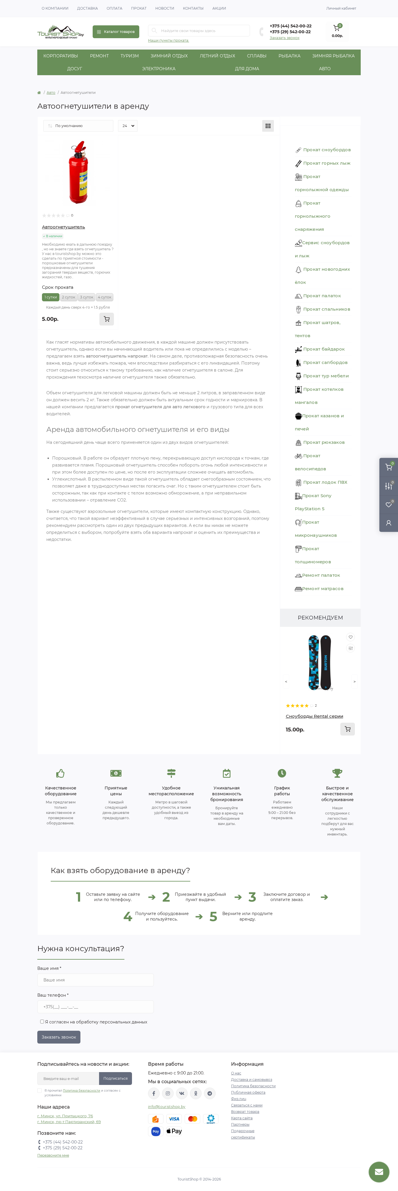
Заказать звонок (285, 38)
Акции (219, 8)
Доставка (87, 8)
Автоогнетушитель (63, 227)
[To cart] (347, 729)
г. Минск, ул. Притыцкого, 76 (65, 1115)
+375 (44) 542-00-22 (290, 26)
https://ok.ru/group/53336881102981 (196, 1093)
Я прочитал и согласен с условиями (83, 1093)
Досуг (74, 68)
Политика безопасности (81, 1091)
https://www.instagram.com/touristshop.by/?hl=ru (168, 1093)
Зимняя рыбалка (333, 56)
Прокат (139, 8)
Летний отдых (217, 56)
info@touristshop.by (167, 1106)
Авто (325, 68)
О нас (236, 1073)
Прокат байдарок (323, 349)
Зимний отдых (169, 56)
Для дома (247, 68)
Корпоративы (60, 56)
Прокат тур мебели (325, 376)
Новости (164, 8)
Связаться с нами (247, 1105)
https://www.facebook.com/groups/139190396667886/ (154, 1093)
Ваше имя (49, 968)
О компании (55, 8)
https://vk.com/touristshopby (182, 1093)
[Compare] (109, 155)
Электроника (158, 68)
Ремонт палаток (321, 575)
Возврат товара (245, 1111)
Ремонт (99, 56)
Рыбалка (289, 56)
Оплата (114, 8)
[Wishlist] (109, 144)
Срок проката (57, 287)
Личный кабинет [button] (341, 8)
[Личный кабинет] (388, 522)
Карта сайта (242, 1118)
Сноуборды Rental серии (314, 716)
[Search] (154, 30)
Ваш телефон (52, 995)
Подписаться (115, 1078)
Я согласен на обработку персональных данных (95, 1022)
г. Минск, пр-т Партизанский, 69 (69, 1121)
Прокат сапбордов (325, 362)
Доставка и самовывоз (251, 1079)
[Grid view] (268, 126)
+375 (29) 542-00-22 (290, 31)
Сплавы (257, 56)
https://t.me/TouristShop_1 (210, 1093)
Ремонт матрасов (323, 588)
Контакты (193, 8)
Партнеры (240, 1124)
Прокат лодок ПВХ (325, 482)
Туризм (130, 56)
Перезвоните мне (53, 1155)
